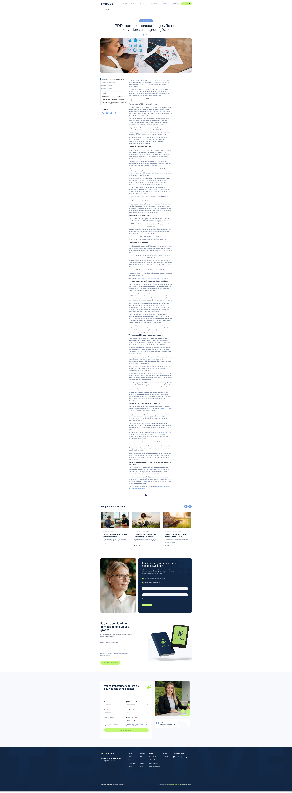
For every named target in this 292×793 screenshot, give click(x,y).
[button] (103, 113)
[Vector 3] (178, 755)
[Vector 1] (182, 755)
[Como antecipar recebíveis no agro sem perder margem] (146, 528)
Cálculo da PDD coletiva (106, 88)
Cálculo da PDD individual (107, 85)
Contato (164, 3)
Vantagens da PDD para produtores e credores (113, 96)
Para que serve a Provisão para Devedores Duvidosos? (112, 92)
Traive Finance (144, 3)
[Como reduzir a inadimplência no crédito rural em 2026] (115, 528)
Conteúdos (154, 3)
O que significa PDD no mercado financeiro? (113, 79)
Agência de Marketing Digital (176, 782)
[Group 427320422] (174, 755)
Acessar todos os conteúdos (110, 661)
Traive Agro (134, 3)
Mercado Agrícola (146, 20)
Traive (145, 481)
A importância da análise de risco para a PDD (113, 99)
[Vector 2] (186, 755)
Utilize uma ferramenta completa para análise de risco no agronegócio (114, 103)
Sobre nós (125, 3)
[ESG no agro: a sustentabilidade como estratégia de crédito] (177, 528)
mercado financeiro (155, 111)
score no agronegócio (164, 432)
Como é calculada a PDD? (108, 82)
